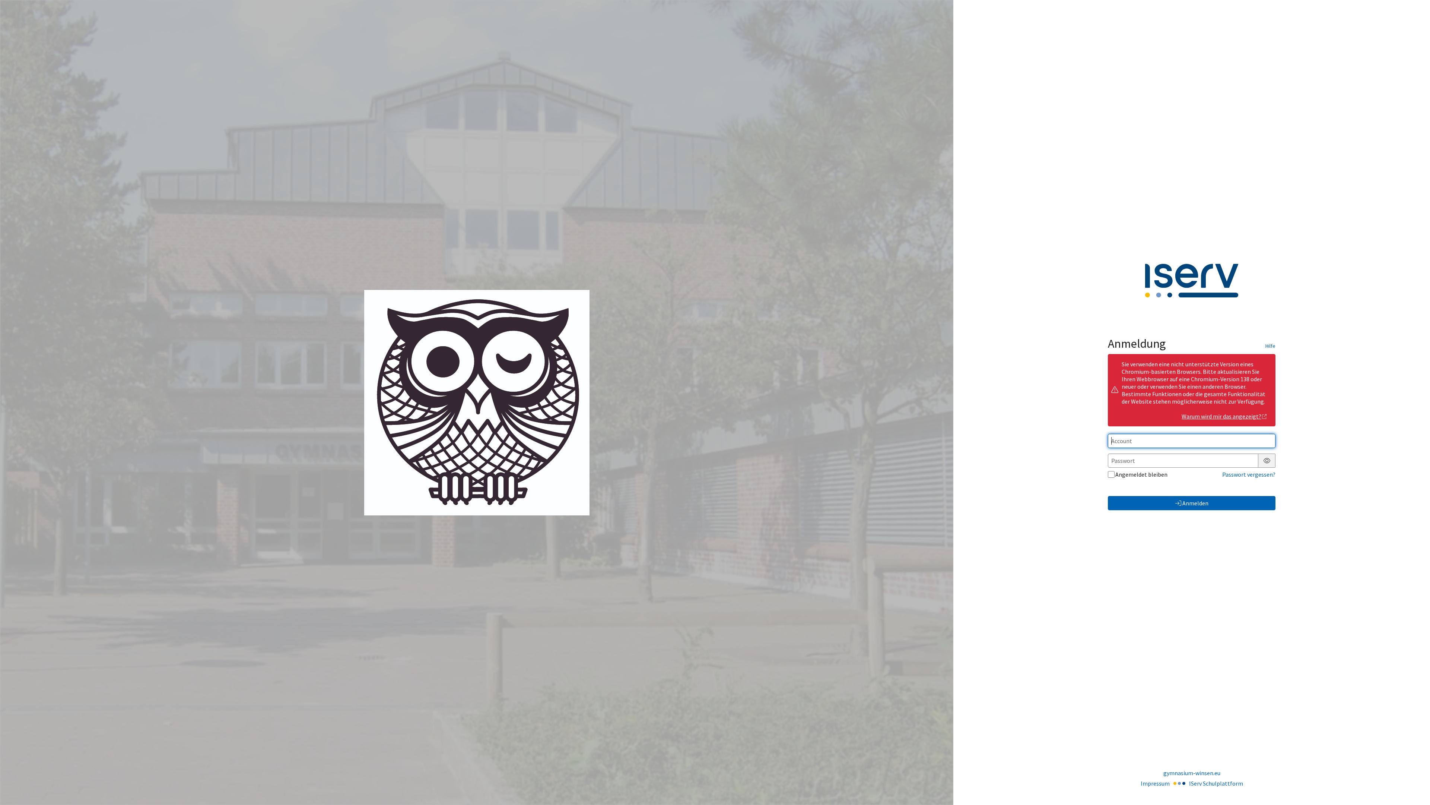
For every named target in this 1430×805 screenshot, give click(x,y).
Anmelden (1195, 503)
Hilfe (1270, 345)
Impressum (1155, 783)
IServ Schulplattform (1216, 783)
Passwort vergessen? (1248, 474)
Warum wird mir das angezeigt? (1221, 416)
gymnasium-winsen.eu (1191, 773)
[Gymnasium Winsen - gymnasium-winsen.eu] (477, 402)
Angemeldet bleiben (1141, 474)
